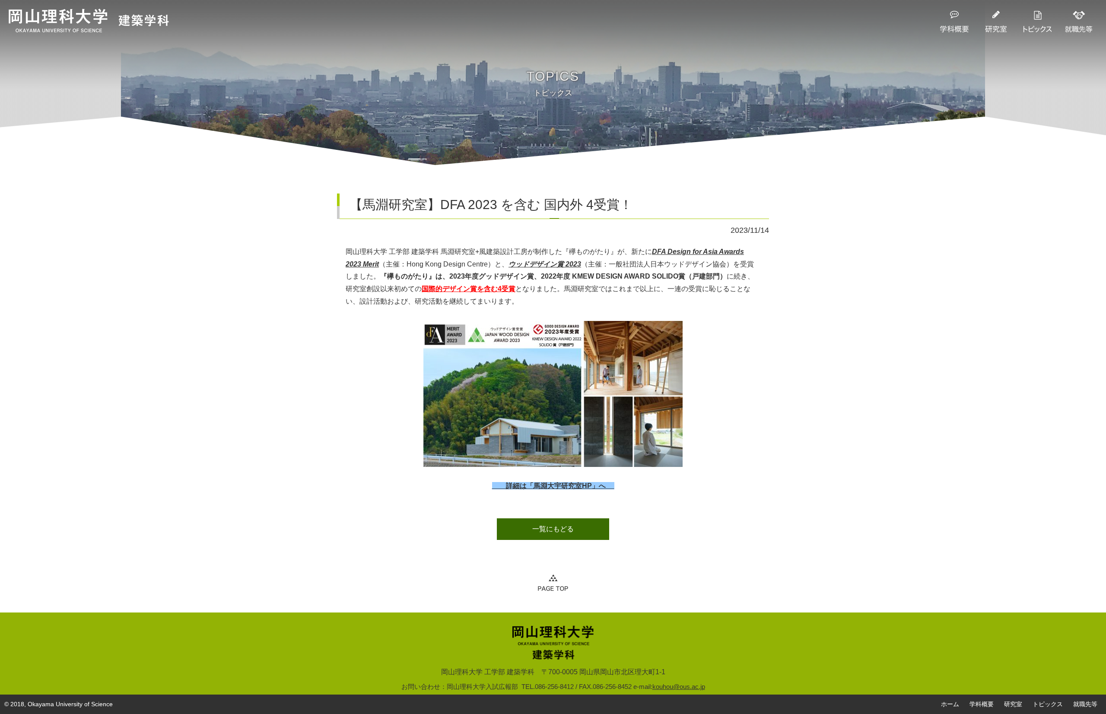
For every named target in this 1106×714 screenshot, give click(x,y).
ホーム (950, 704)
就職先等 (1085, 704)
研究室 (1013, 704)
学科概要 (981, 704)
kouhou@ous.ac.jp (678, 686)
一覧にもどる (553, 529)
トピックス (1048, 704)
